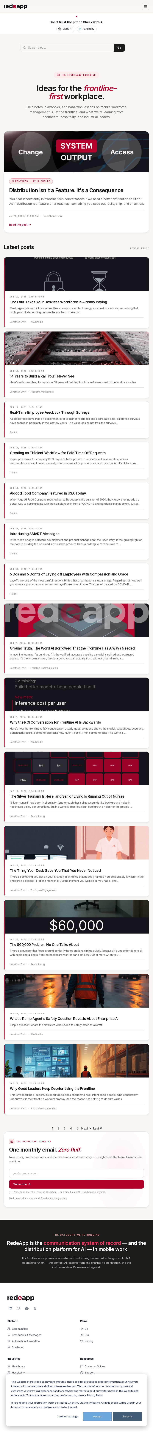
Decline (127, 1416)
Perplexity (88, 28)
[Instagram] (19, 1309)
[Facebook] (27, 1309)
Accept (97, 1416)
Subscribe (20, 1184)
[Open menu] (145, 6)
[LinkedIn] (10, 1309)
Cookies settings (67, 1416)
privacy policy (59, 1198)
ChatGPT (68, 28)
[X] (35, 1309)
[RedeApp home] (15, 6)
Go (119, 47)
